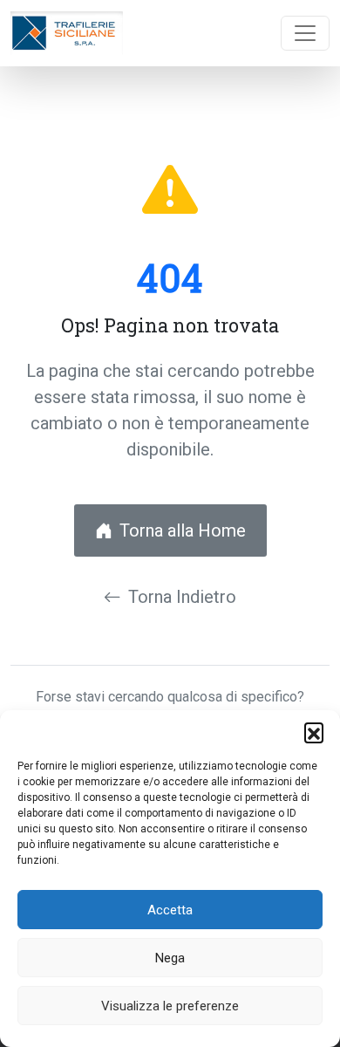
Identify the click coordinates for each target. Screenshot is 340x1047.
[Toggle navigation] (305, 33)
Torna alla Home (182, 530)
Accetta (170, 910)
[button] (314, 732)
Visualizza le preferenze (170, 1006)
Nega (170, 958)
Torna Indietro (182, 596)
